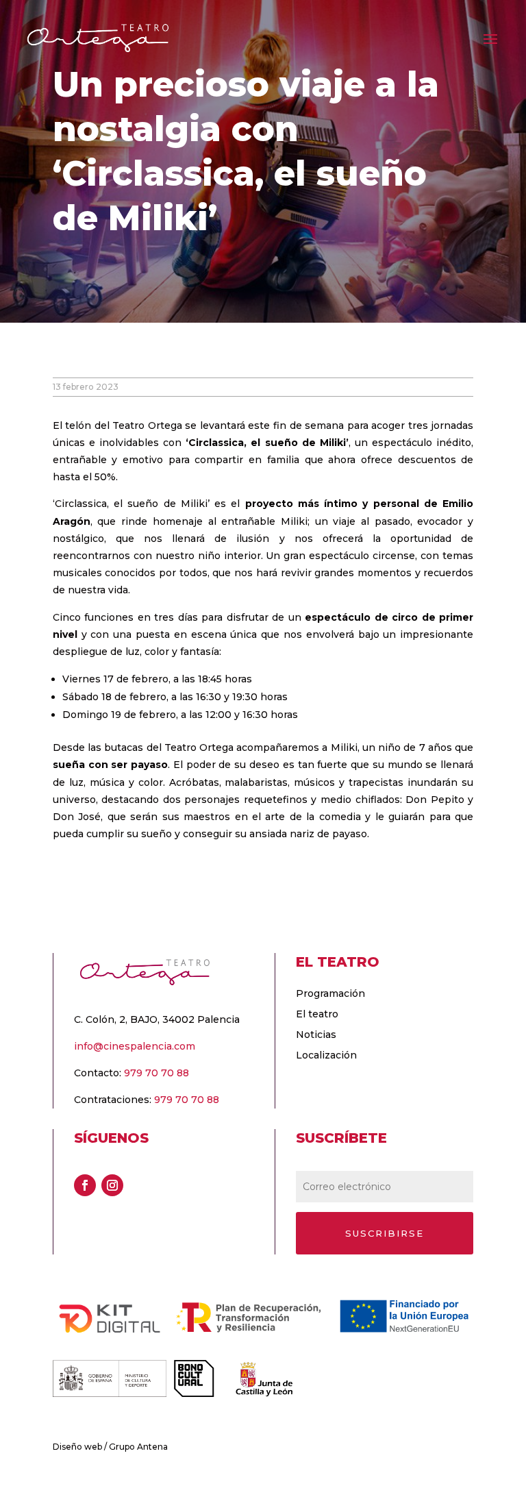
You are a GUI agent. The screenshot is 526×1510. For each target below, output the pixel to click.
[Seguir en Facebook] (85, 1185)
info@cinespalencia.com (134, 1046)
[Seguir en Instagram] (112, 1185)
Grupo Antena (138, 1446)
